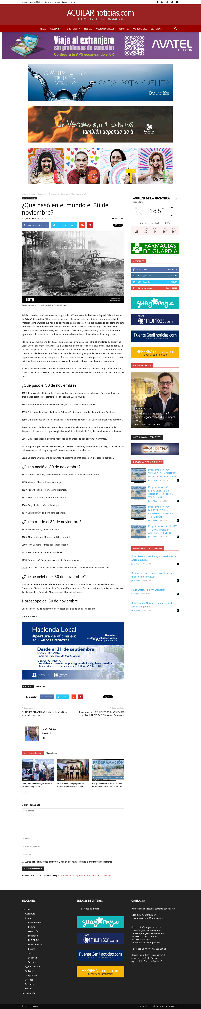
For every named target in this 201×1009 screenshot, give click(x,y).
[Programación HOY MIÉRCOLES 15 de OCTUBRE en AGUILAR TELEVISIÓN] (138, 512)
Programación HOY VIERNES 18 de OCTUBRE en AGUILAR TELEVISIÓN (162, 473)
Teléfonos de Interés (89, 908)
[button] (175, 28)
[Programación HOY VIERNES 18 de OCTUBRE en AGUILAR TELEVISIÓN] (108, 770)
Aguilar (54, 29)
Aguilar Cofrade (105, 29)
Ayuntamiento (34, 922)
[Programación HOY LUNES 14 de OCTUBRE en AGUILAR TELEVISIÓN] (138, 532)
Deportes (123, 29)
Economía (33, 931)
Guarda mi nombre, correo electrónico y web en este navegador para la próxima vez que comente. (68, 862)
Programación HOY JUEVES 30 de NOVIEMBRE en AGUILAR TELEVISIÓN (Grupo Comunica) (101, 714)
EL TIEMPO (33, 940)
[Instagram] (162, 2)
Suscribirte (171, 288)
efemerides (40, 686)
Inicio (43, 29)
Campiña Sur (31, 975)
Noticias (26, 909)
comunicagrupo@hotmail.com (148, 918)
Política (31, 949)
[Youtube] (177, 2)
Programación (97, 780)
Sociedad (42, 194)
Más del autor (52, 753)
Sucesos (32, 962)
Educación (33, 935)
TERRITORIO (71, 29)
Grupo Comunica (68, 2)
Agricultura (140, 29)
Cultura (31, 926)
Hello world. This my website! (148, 589)
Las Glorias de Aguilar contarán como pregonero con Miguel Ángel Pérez (155, 417)
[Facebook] (157, 2)
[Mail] (167, 2)
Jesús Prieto (30, 218)
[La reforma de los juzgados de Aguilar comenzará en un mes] (73, 770)
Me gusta (172, 269)
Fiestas (88, 29)
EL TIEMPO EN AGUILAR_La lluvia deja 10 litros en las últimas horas (44, 714)
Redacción (135, 594)
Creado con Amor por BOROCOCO (164, 1006)
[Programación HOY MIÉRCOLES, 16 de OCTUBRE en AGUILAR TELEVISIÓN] (138, 493)
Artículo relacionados (33, 753)
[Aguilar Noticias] (100, 14)
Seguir (174, 276)
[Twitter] (172, 2)
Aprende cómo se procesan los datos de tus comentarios (86, 875)
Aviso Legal (142, 1006)
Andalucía (29, 971)
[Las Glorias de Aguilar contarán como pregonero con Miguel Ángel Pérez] (155, 401)
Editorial (156, 29)
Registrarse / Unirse (52, 2)
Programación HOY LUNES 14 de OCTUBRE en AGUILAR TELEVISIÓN (162, 530)
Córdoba (29, 979)
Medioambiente (35, 944)
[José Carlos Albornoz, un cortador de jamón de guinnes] (38, 770)
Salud (30, 953)
